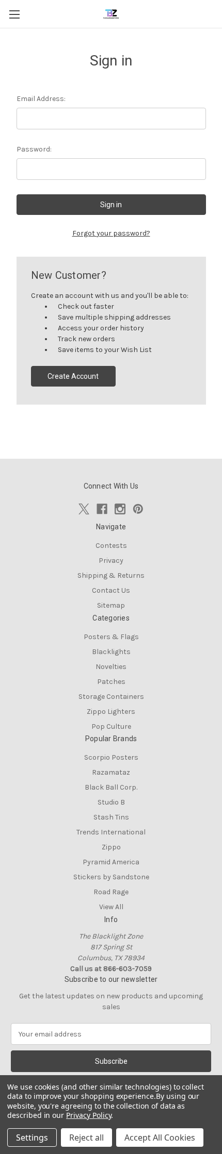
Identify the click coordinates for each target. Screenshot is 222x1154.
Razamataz (111, 772)
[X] (83, 509)
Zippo (111, 847)
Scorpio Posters (111, 757)
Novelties (111, 666)
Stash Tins (111, 817)
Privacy (111, 560)
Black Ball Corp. (111, 787)
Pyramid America (111, 862)
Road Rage (111, 892)
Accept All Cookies (159, 1137)
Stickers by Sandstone (111, 877)
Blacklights (111, 651)
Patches (111, 681)
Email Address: (41, 98)
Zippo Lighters (111, 711)
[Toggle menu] (14, 14)
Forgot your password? (111, 233)
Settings (32, 1137)
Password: (34, 149)
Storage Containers (111, 696)
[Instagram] (120, 509)
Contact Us (111, 590)
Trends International (111, 832)
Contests (111, 545)
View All (111, 906)
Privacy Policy (88, 1115)
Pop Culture (111, 726)
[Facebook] (102, 509)
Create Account (73, 376)
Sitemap (111, 605)
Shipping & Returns (111, 575)
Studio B (111, 802)
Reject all (86, 1137)
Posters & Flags (111, 636)
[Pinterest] (138, 509)
